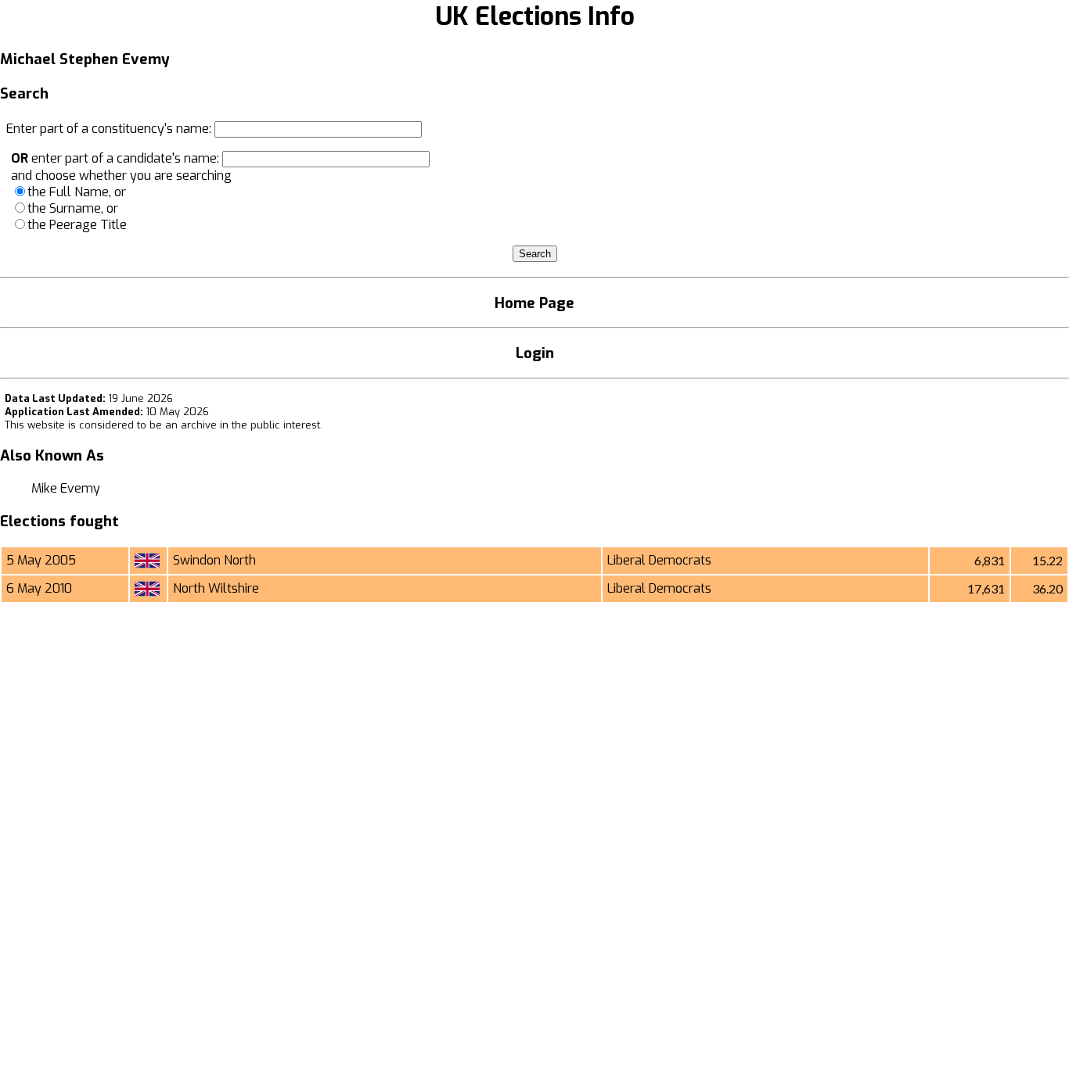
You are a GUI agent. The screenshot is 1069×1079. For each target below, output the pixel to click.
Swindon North (214, 560)
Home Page (534, 303)
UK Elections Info (535, 16)
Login (535, 353)
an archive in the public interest (242, 425)
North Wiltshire (216, 588)
